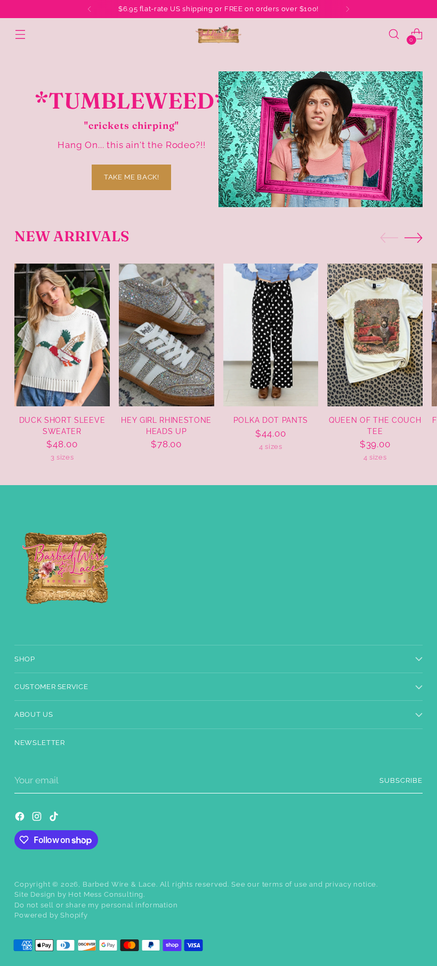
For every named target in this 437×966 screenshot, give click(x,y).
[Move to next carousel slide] (413, 237)
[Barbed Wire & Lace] (218, 34)
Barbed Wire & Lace (119, 884)
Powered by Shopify (51, 915)
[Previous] (89, 9)
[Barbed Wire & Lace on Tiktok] (54, 818)
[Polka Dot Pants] (271, 335)
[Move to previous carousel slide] (389, 238)
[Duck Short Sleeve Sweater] (62, 335)
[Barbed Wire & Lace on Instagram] (37, 818)
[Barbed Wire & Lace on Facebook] (20, 818)
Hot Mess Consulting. (106, 894)
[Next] (347, 9)
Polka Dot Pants (270, 420)
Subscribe (401, 780)
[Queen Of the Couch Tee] (375, 335)
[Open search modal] (394, 34)
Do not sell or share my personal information (95, 905)
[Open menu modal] (20, 34)
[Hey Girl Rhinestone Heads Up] (166, 335)
